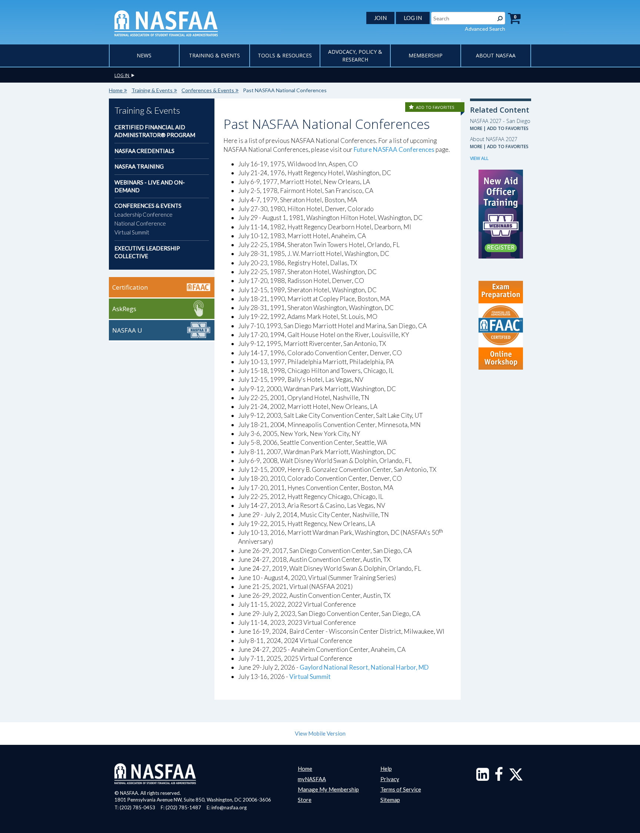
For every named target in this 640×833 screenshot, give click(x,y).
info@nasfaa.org (229, 807)
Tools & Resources (285, 55)
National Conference (140, 223)
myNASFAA (312, 779)
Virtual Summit (131, 232)
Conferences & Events (207, 90)
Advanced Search (485, 29)
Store (304, 799)
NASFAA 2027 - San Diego (500, 120)
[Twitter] (516, 778)
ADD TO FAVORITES (435, 107)
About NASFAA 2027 (493, 139)
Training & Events (214, 55)
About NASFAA (496, 55)
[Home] (166, 22)
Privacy (389, 779)
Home (116, 90)
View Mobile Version (320, 733)
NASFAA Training (139, 166)
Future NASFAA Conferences (394, 149)
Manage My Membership (328, 789)
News (144, 55)
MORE (476, 128)
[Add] (412, 107)
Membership (426, 55)
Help (386, 768)
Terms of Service (400, 789)
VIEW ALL (479, 158)
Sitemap (390, 799)
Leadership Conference (143, 214)
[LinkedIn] (482, 778)
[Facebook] (498, 778)
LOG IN (413, 17)
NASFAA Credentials (144, 150)
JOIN (380, 17)
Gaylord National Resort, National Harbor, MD (364, 667)
